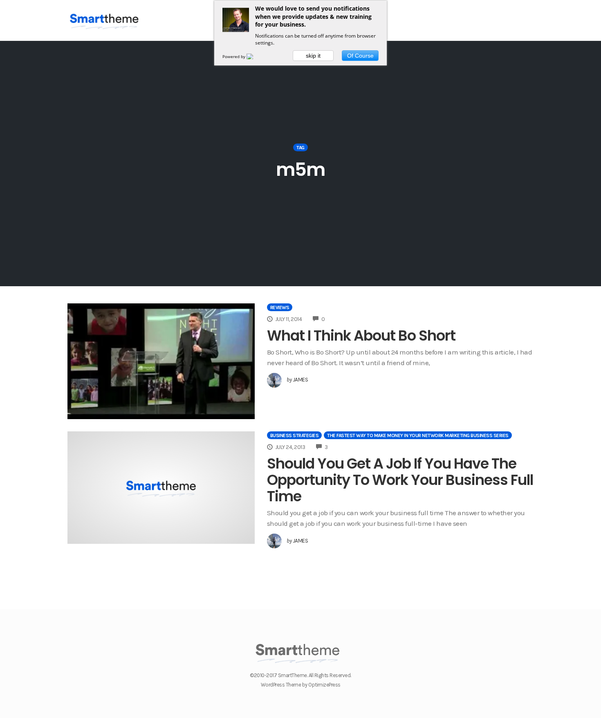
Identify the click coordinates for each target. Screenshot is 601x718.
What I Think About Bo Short (361, 335)
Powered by (234, 56)
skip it (313, 55)
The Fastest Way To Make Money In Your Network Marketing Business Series (418, 435)
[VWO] (255, 56)
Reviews (279, 307)
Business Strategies (294, 435)
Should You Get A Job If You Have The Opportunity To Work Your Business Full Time (400, 479)
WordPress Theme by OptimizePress (301, 685)
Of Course (360, 55)
